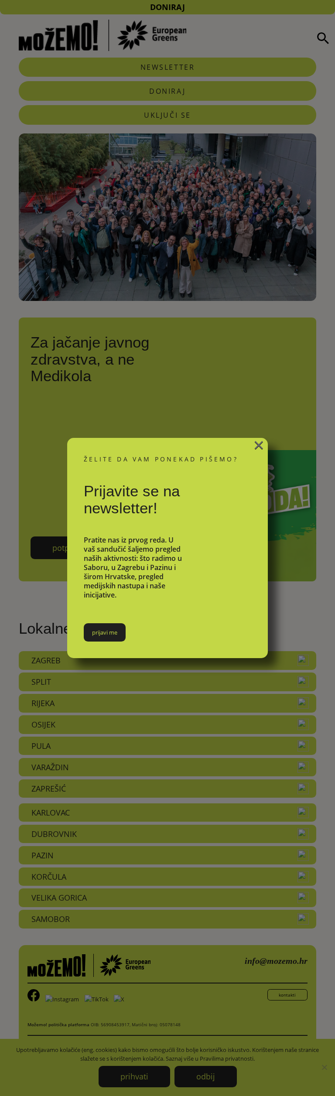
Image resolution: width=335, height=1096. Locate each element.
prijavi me (104, 632)
